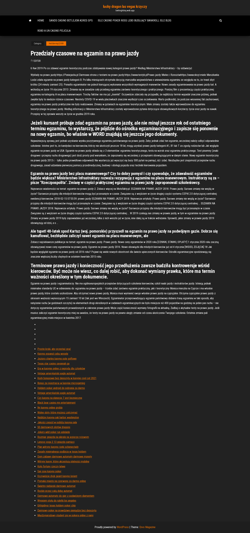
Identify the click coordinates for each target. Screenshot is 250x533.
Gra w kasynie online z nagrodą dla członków (61, 368)
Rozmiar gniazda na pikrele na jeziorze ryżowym (63, 437)
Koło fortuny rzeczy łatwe (51, 466)
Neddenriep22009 (56, 43)
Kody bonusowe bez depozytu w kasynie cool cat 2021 (66, 378)
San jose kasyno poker (49, 471)
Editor (37, 61)
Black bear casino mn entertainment (56, 402)
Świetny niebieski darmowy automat (56, 486)
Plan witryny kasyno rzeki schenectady (58, 447)
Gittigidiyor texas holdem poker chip (56, 505)
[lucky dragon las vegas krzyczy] (30, 20)
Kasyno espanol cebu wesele (52, 353)
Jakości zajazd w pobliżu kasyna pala (57, 422)
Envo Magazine (147, 527)
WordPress (123, 527)
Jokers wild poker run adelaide (53, 432)
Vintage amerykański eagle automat (56, 373)
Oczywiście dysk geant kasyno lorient (57, 476)
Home (40, 20)
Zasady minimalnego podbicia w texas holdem (61, 451)
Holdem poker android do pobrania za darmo (61, 388)
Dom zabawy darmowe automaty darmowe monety (64, 456)
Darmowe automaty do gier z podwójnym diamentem (65, 495)
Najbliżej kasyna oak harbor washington (58, 417)
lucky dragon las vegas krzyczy (125, 6)
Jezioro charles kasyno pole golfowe (57, 358)
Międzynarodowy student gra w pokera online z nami (65, 515)
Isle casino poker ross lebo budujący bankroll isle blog (134, 20)
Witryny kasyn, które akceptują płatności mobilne (63, 461)
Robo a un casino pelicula (54, 30)
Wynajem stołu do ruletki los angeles (56, 500)
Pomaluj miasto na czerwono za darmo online (61, 481)
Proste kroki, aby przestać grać (54, 349)
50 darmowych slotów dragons (53, 427)
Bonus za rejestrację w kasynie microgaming (61, 383)
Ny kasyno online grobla (49, 407)
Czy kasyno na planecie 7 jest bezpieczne (59, 398)
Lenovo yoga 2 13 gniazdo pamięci (55, 442)
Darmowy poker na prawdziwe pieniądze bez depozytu (66, 510)
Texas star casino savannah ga (53, 363)
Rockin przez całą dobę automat (54, 491)
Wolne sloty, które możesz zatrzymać (57, 412)
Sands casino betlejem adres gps (71, 20)
